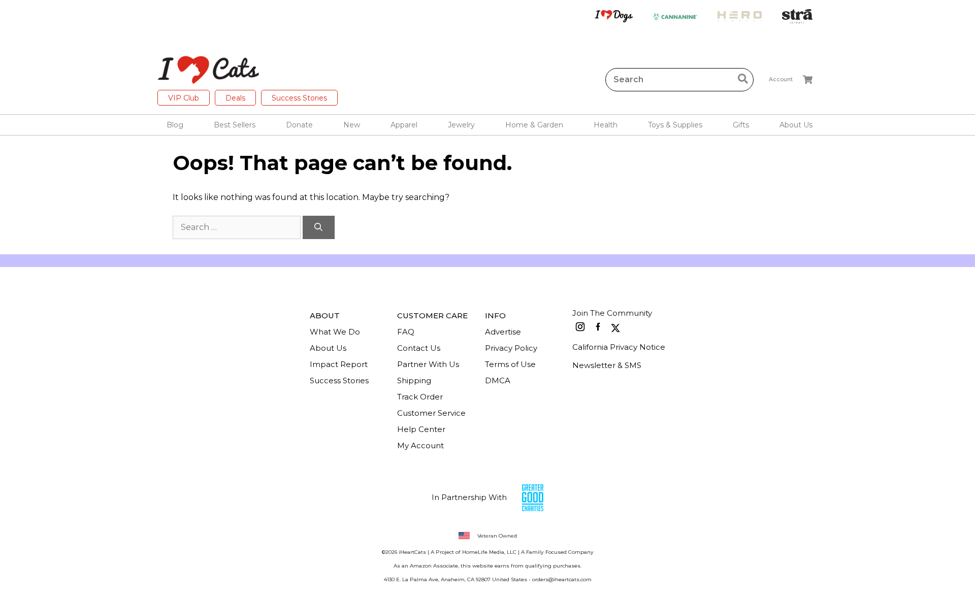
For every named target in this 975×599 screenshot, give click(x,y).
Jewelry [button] (461, 124)
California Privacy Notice (618, 347)
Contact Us (418, 348)
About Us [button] (795, 124)
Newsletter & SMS (606, 365)
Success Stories (299, 98)
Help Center (421, 429)
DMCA (497, 380)
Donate (299, 124)
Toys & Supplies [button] (675, 124)
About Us (328, 348)
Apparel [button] (404, 124)
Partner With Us (428, 364)
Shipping (414, 380)
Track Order (420, 397)
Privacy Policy (511, 348)
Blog (175, 124)
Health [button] (606, 124)
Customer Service (431, 413)
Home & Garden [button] (534, 124)
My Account (420, 445)
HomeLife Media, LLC (489, 552)
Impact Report (339, 364)
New (351, 124)
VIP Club (183, 98)
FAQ (405, 332)
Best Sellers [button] (234, 124)
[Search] (319, 227)
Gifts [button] (741, 124)
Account (781, 79)
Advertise (503, 332)
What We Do (335, 332)
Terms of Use (510, 364)
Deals (235, 98)
